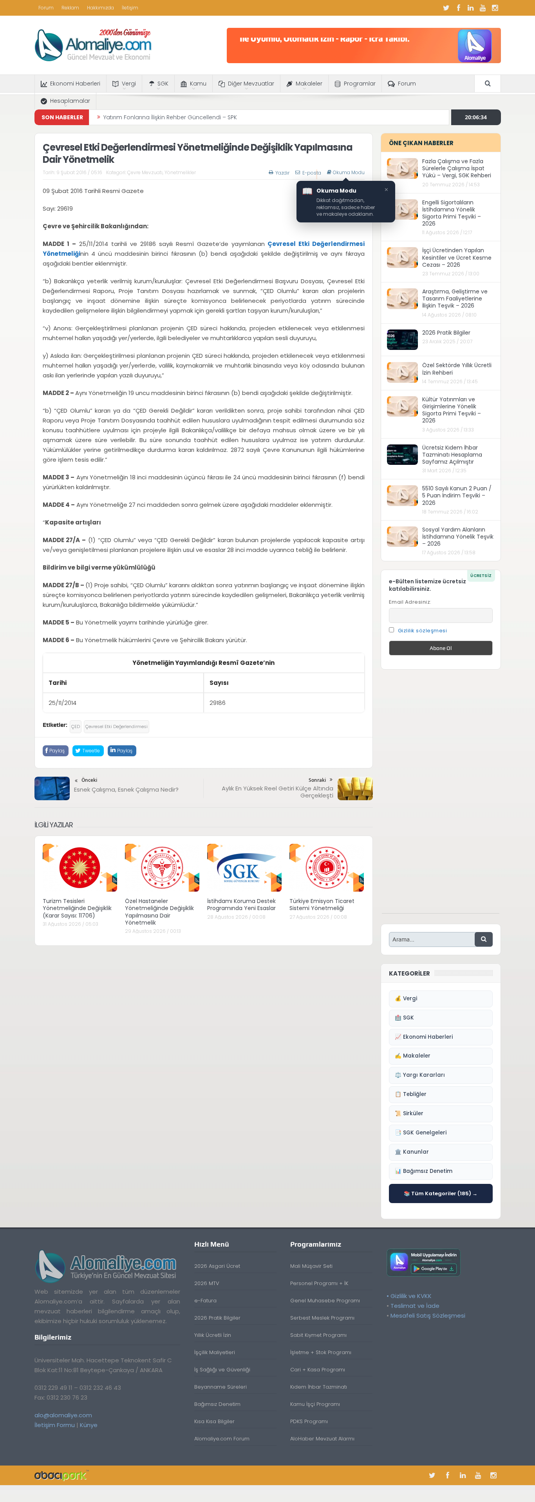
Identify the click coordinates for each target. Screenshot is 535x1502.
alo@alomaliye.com (63, 1415)
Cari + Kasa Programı (317, 1369)
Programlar (360, 83)
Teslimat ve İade (414, 1306)
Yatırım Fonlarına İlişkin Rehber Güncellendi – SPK (170, 117)
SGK (162, 83)
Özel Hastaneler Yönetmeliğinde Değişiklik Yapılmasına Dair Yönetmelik (159, 912)
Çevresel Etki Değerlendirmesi (116, 726)
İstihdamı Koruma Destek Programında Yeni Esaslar (241, 904)
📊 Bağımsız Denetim (423, 1171)
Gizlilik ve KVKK (411, 1296)
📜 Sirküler (409, 1113)
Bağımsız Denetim (217, 1404)
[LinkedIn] (471, 8)
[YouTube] (483, 8)
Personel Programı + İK (319, 1283)
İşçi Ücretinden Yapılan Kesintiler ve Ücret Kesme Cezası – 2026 (457, 257)
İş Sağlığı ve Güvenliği (222, 1369)
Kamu (198, 83)
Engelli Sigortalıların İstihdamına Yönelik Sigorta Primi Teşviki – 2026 (451, 213)
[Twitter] (446, 8)
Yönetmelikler (180, 172)
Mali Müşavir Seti (311, 1266)
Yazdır (282, 172)
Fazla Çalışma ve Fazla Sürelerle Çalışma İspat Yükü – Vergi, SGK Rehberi (456, 168)
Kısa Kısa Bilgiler (214, 1421)
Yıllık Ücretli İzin (212, 1335)
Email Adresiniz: (410, 602)
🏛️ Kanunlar (412, 1152)
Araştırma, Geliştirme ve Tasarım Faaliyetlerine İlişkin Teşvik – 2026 (455, 299)
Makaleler (309, 83)
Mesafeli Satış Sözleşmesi (427, 1315)
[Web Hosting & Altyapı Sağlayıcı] (61, 1475)
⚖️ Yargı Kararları (420, 1075)
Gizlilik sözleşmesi (422, 630)
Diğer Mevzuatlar (251, 83)
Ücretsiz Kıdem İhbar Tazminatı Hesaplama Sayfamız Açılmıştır (452, 455)
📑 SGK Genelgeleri (420, 1132)
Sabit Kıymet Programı (318, 1335)
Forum (46, 7)
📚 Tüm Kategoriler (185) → (440, 1193)
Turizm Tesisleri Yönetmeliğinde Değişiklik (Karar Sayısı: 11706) (77, 908)
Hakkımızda (100, 7)
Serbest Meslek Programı (322, 1318)
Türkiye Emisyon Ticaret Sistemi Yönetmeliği (321, 904)
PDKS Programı (309, 1421)
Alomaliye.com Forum (221, 1438)
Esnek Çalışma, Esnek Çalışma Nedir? (126, 789)
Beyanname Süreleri (220, 1387)
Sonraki (317, 780)
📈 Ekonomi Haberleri (424, 1037)
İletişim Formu (54, 1425)
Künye (89, 1425)
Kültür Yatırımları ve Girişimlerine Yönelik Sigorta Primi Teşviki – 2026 (451, 410)
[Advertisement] (440, 795)
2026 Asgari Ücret (217, 1266)
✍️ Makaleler (412, 1056)
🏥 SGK (404, 1017)
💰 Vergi (406, 998)
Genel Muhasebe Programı (325, 1300)
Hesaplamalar (70, 101)
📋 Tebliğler (411, 1094)
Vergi (129, 83)
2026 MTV (206, 1283)
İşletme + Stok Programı (320, 1352)
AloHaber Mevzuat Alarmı (322, 1438)
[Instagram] (495, 8)
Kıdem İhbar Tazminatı (318, 1387)
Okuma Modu (349, 172)
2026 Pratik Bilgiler (446, 333)
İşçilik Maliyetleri (214, 1352)
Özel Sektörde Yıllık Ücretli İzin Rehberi (457, 368)
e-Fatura (205, 1300)
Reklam (70, 7)
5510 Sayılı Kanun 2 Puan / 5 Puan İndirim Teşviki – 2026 (457, 495)
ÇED (75, 726)
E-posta (311, 172)
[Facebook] (459, 8)
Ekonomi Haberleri (75, 83)
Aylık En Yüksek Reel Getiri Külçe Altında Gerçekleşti (277, 791)
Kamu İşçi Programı (315, 1404)
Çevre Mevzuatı (145, 172)
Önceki (89, 780)
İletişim (130, 7)
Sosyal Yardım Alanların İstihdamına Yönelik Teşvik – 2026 (457, 537)
